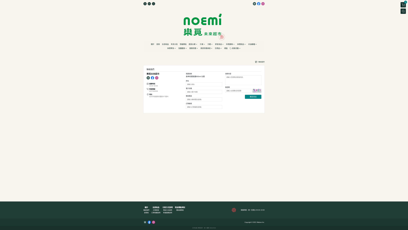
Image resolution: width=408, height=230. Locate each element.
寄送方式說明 (167, 210)
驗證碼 (227, 87)
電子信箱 (189, 88)
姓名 (187, 81)
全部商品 (156, 207)
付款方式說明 (168, 207)
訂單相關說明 (156, 212)
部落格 (146, 212)
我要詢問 (189, 74)
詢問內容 (228, 74)
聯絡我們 (146, 210)
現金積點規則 (180, 207)
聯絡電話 (189, 96)
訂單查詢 (156, 210)
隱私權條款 (180, 210)
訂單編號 (189, 103)
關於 (146, 207)
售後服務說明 (167, 212)
